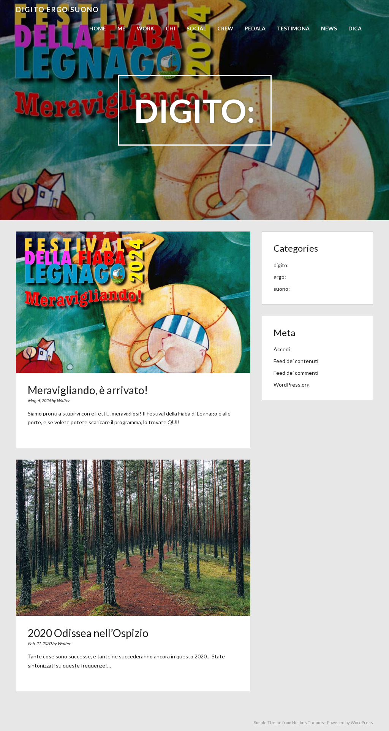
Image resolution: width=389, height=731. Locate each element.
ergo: (280, 277)
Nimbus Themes (308, 722)
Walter (63, 400)
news (329, 28)
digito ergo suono (57, 9)
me (121, 28)
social (196, 28)
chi (170, 28)
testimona (293, 28)
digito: (281, 265)
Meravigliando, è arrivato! (88, 390)
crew (225, 28)
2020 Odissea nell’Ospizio (88, 632)
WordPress (362, 722)
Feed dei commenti (296, 372)
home (97, 28)
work (145, 28)
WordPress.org (292, 384)
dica (355, 28)
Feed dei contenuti (296, 361)
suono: (282, 288)
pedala (255, 28)
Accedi (282, 349)
